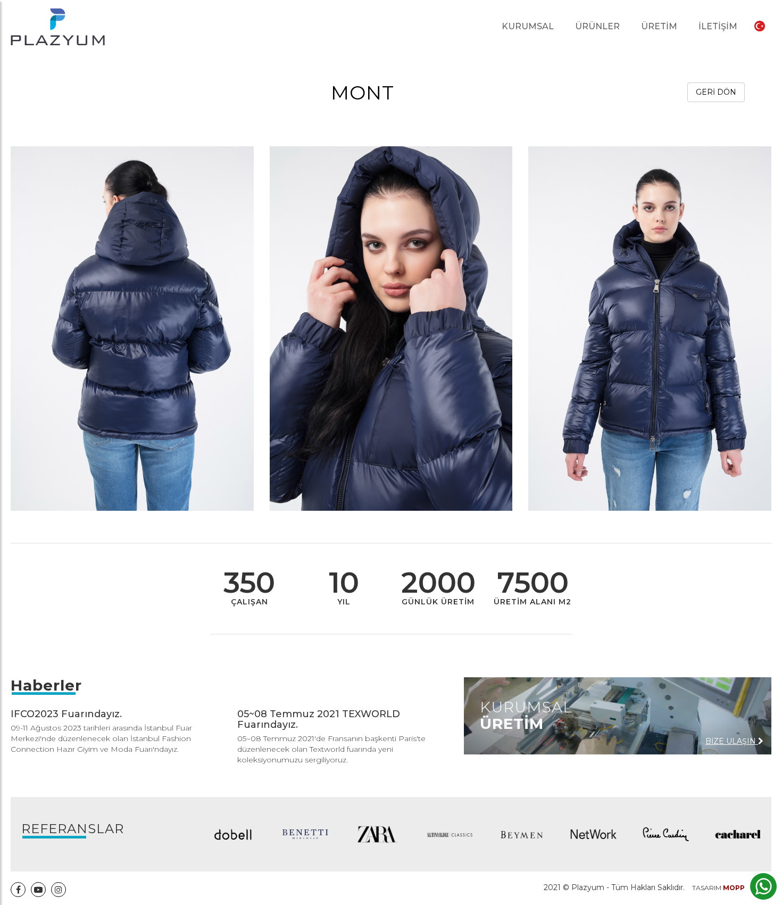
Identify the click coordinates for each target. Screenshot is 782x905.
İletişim (717, 26)
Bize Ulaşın (731, 741)
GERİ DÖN (716, 92)
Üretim (659, 26)
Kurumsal (528, 26)
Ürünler (597, 26)
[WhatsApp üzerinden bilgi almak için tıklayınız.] (763, 886)
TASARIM (718, 888)
